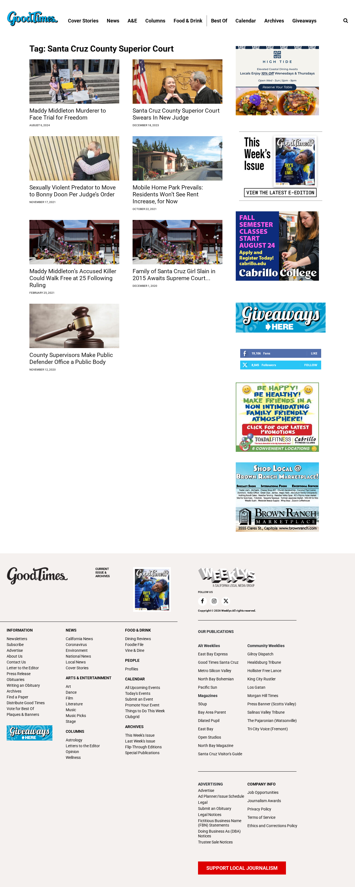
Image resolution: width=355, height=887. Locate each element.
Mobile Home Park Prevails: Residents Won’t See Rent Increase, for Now (168, 194)
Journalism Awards (264, 801)
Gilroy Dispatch (260, 654)
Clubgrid (132, 716)
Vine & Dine (134, 650)
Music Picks (76, 715)
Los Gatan (256, 687)
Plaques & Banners (23, 714)
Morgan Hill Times (262, 695)
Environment (77, 650)
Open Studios (209, 737)
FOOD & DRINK (138, 630)
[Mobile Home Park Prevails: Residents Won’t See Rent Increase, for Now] (177, 158)
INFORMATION (20, 630)
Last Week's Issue (140, 741)
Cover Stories (77, 668)
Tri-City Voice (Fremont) (267, 729)
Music (71, 710)
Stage (71, 721)
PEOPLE (132, 660)
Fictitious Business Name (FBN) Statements (219, 823)
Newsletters (17, 639)
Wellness (73, 757)
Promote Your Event (142, 705)
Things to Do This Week (145, 711)
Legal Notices (209, 814)
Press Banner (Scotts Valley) (271, 704)
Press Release (19, 673)
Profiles (131, 669)
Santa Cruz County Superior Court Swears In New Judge (176, 114)
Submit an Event (139, 699)
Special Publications (142, 753)
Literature (74, 704)
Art (68, 686)
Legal (202, 802)
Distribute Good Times (26, 703)
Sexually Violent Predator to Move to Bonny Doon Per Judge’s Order (72, 191)
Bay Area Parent (212, 712)
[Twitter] (225, 601)
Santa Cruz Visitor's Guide (220, 754)
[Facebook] (202, 601)
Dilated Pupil (208, 720)
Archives (14, 691)
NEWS (71, 630)
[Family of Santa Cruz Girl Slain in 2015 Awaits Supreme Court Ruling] (177, 242)
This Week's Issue (139, 735)
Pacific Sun (207, 687)
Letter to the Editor (23, 668)
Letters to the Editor (83, 746)
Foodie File (134, 644)
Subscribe (15, 644)
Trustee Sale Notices (215, 842)
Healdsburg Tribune (264, 662)
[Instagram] (214, 601)
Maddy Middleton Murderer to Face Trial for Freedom (67, 114)
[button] (345, 21)
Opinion (72, 751)
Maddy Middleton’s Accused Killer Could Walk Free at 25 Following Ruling (72, 278)
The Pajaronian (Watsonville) (272, 720)
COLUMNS (75, 731)
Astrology (74, 740)
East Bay (205, 729)
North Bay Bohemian (216, 679)
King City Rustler (261, 679)
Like (314, 353)
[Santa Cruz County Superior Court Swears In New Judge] (177, 81)
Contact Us (16, 662)
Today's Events (137, 693)
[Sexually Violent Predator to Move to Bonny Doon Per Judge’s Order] (74, 158)
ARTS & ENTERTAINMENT (88, 678)
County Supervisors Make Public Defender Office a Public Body (71, 358)
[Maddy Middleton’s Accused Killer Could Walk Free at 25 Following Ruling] (74, 242)
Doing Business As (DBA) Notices (219, 833)
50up (202, 704)
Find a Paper (17, 697)
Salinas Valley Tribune (266, 712)
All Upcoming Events (142, 687)
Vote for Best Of (20, 708)
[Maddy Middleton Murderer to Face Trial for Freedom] (74, 81)
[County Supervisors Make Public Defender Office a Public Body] (74, 326)
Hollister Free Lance (264, 670)
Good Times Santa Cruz (218, 662)
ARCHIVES (102, 572)
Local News (76, 662)
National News (78, 656)
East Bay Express (213, 654)
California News (79, 639)
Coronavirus (76, 644)
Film (69, 698)
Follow (310, 365)
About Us (14, 656)
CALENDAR (135, 679)
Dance (71, 692)
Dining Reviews (138, 639)
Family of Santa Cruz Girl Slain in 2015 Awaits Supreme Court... (174, 275)
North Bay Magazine (215, 745)
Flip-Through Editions (143, 747)
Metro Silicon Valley (214, 670)
